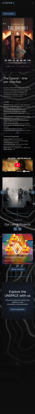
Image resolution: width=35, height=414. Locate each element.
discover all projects (17, 269)
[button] (32, 3)
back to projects (9, 14)
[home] (15, 2)
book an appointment (17, 309)
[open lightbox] (17, 192)
